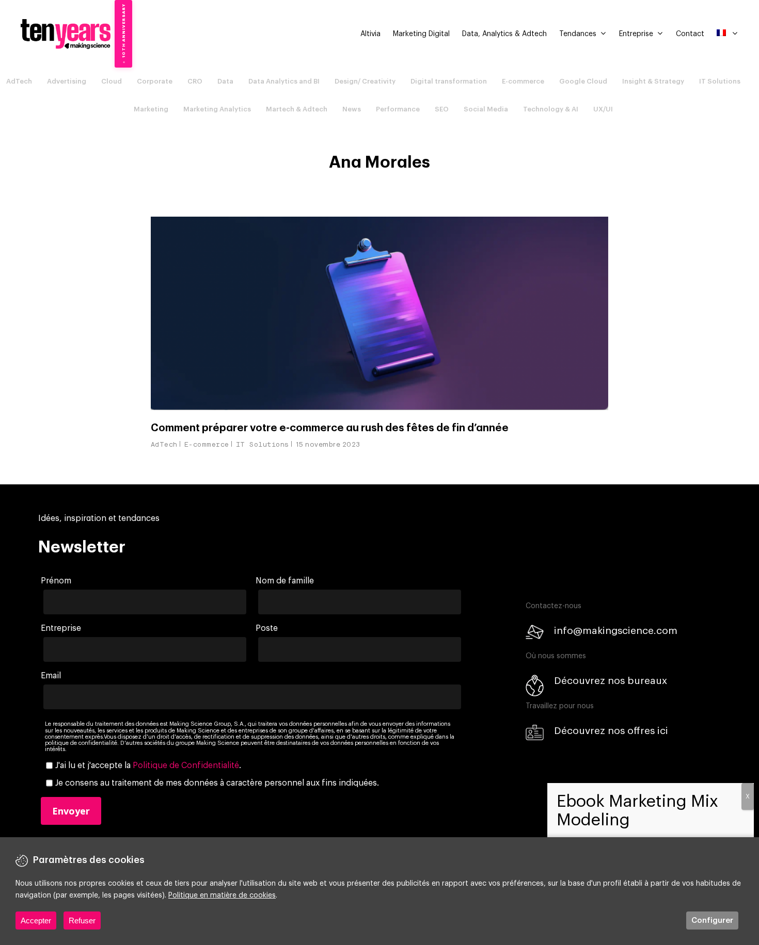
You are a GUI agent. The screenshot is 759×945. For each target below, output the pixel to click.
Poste (267, 628)
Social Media (486, 109)
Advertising (66, 81)
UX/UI (603, 109)
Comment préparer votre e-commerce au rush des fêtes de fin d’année (330, 428)
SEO (442, 109)
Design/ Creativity (365, 81)
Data (225, 81)
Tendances (577, 34)
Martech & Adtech (296, 109)
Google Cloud (583, 81)
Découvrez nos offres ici (611, 731)
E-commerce (523, 81)
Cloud (111, 81)
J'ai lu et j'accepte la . (148, 765)
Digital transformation (448, 81)
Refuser (82, 920)
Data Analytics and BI (284, 81)
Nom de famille (285, 581)
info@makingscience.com (615, 631)
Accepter (36, 920)
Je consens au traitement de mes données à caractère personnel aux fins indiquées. (217, 783)
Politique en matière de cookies (222, 895)
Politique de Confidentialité (186, 765)
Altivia (370, 34)
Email (51, 676)
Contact (690, 34)
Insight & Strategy (653, 81)
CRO (194, 81)
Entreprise (636, 34)
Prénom (56, 581)
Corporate (154, 81)
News (351, 109)
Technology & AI (550, 109)
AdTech (19, 81)
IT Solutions (719, 81)
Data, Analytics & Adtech (504, 34)
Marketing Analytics (217, 109)
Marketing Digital (421, 34)
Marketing (151, 109)
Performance (398, 109)
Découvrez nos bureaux (610, 681)
